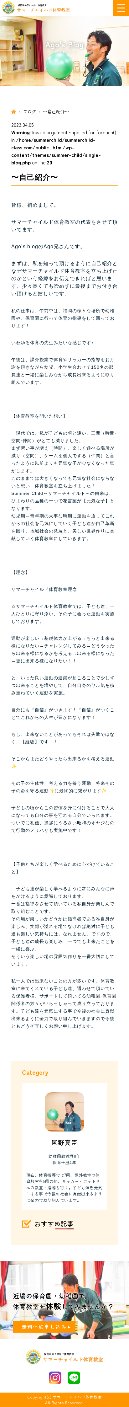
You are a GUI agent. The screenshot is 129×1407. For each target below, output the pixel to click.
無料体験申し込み (44, 1326)
